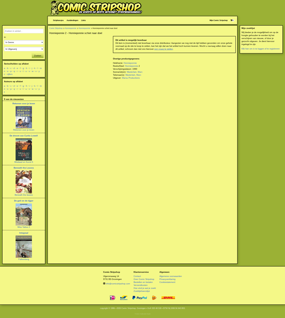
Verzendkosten (141, 285)
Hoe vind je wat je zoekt (145, 288)
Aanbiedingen (72, 20)
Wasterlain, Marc (134, 72)
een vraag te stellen (163, 49)
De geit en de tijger (23, 200)
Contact (137, 276)
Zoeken (37, 55)
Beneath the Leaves (24, 168)
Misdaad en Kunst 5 (23, 162)
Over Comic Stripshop (144, 279)
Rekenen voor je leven (23, 103)
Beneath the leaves (24, 195)
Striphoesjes (58, 20)
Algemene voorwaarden (170, 276)
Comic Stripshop (56, 28)
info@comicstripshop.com (118, 283)
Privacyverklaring (167, 279)
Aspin (149, 314)
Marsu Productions (131, 78)
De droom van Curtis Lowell (24, 135)
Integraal (23, 233)
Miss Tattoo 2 (24, 227)
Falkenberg (23, 259)
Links (83, 20)
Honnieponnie (70, 28)
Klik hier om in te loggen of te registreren (261, 48)
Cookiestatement (167, 282)
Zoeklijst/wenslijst (142, 291)
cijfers (9, 74)
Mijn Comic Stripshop (219, 20)
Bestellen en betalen (143, 282)
